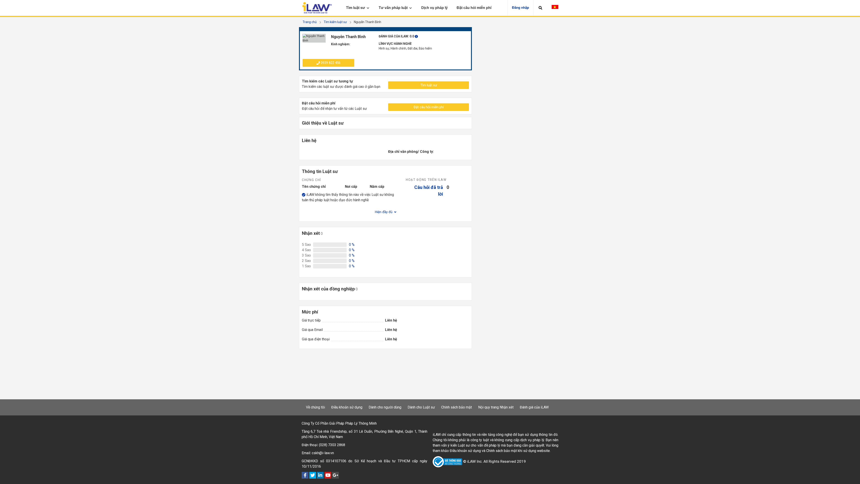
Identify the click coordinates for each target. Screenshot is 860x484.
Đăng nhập (520, 7)
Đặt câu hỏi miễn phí (429, 107)
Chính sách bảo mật (456, 407)
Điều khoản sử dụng (346, 407)
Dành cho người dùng (385, 407)
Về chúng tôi (315, 407)
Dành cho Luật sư (421, 407)
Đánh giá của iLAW (534, 407)
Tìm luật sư (428, 85)
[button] (540, 8)
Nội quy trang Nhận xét (496, 407)
